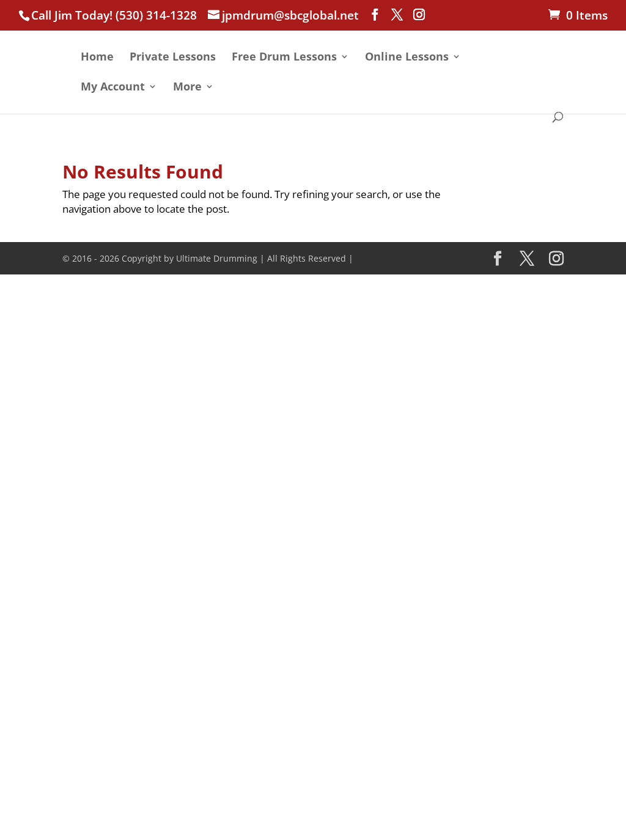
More (187, 88)
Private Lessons (173, 58)
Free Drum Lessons (284, 58)
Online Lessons (407, 58)
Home (97, 58)
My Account (113, 88)
